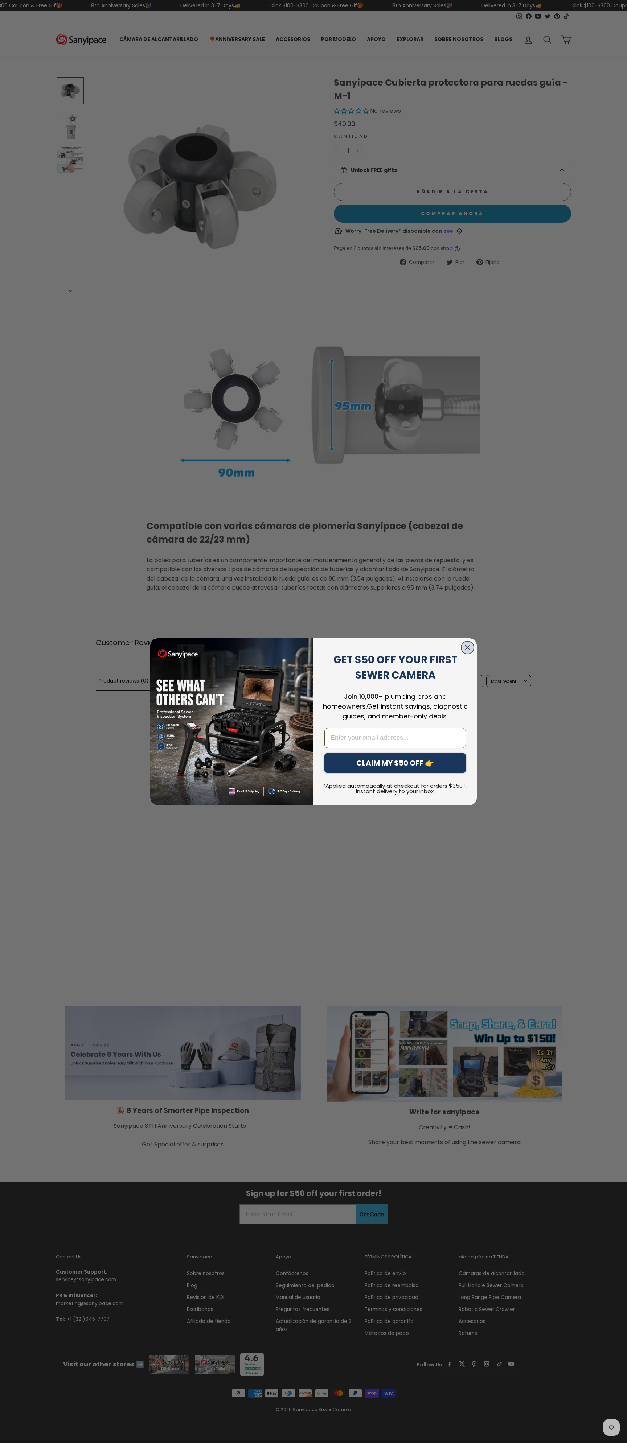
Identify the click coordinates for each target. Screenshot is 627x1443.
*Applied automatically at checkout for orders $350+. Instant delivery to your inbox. (395, 788)
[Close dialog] (467, 647)
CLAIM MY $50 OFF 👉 (395, 763)
